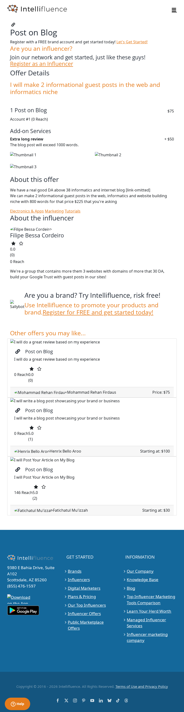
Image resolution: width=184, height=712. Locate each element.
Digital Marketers (84, 588)
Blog (131, 588)
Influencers (79, 579)
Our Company (140, 571)
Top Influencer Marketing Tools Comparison (151, 599)
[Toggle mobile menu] (174, 9)
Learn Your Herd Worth (149, 611)
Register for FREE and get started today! (98, 312)
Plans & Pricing (82, 596)
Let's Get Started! (132, 42)
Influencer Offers (84, 613)
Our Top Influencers (87, 605)
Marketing (54, 211)
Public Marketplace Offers (86, 625)
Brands (74, 571)
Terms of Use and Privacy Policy (141, 686)
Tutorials (72, 211)
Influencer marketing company (147, 637)
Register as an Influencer (41, 64)
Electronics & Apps (27, 211)
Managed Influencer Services (146, 623)
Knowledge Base (142, 579)
